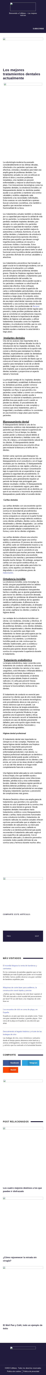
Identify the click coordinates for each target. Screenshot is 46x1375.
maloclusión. (8, 573)
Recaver (36, 306)
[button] (3, 28)
